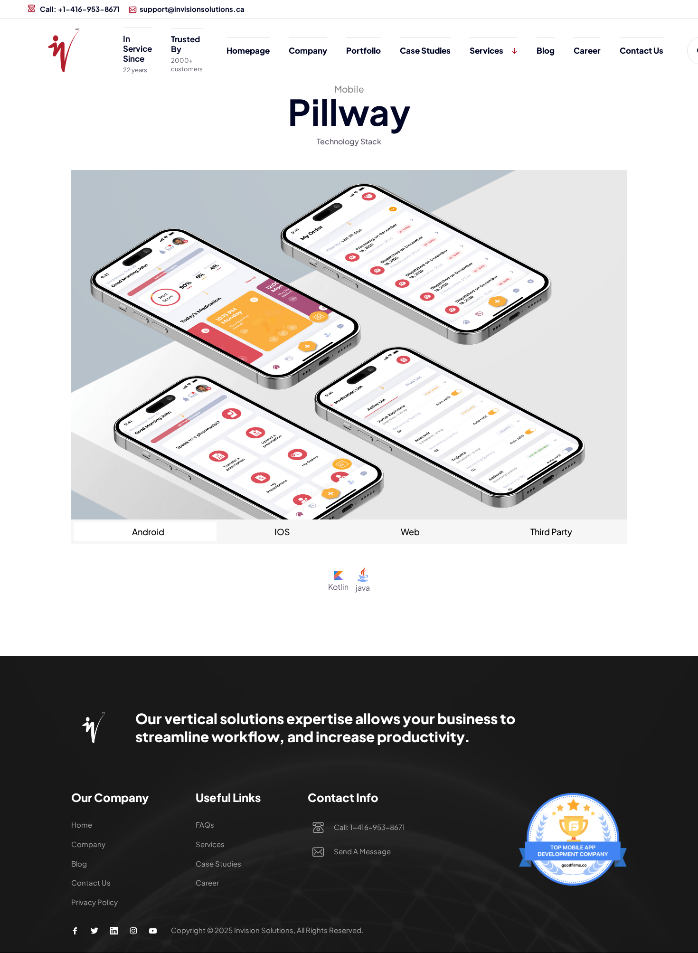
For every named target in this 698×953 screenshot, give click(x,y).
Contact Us (641, 50)
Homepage (248, 50)
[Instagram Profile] (133, 930)
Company (308, 50)
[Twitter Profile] (94, 930)
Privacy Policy (94, 901)
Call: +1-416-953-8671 (79, 8)
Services (486, 50)
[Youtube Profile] (153, 930)
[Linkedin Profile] (114, 930)
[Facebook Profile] (75, 930)
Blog (546, 50)
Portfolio (363, 50)
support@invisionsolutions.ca (192, 8)
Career (587, 50)
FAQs (205, 824)
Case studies (425, 50)
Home (81, 824)
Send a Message (362, 851)
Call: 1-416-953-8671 (369, 826)
